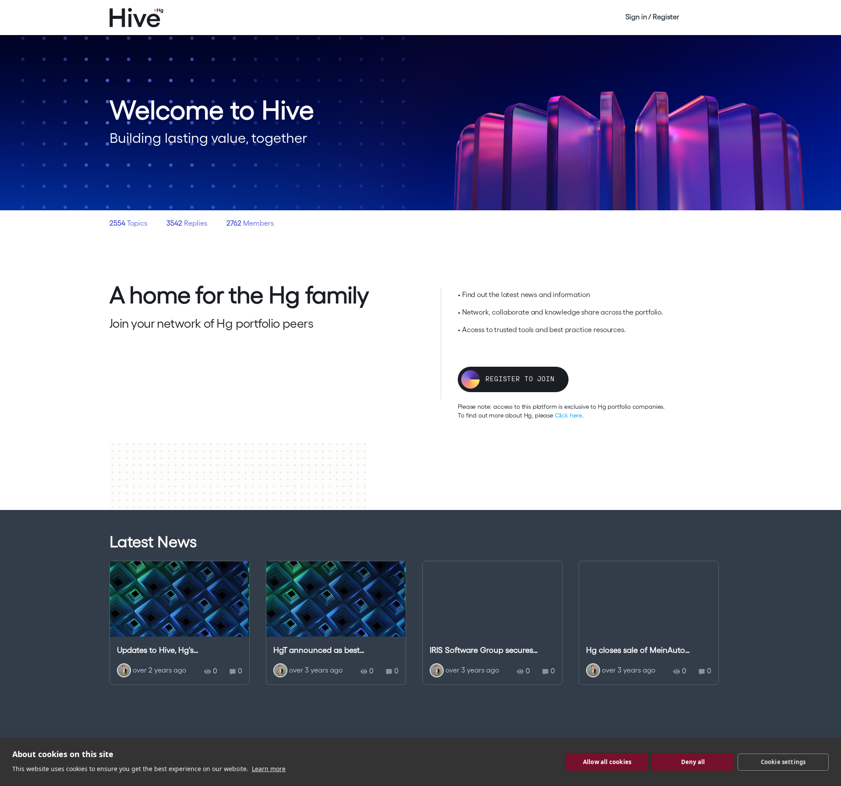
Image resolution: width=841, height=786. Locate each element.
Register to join (519, 378)
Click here (568, 415)
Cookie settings (783, 762)
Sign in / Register (652, 17)
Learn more (269, 769)
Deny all (693, 762)
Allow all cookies (607, 762)
